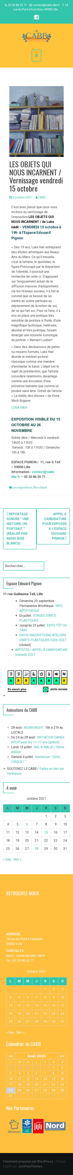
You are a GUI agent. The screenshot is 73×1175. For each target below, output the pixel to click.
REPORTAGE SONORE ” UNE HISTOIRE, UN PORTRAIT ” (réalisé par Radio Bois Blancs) (17, 528)
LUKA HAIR (19, 408)
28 (36, 849)
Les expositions (22, 487)
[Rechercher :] (23, 566)
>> (62, 1056)
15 (46, 832)
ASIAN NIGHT (33, 727)
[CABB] (36, 36)
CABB (42, 197)
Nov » (18, 859)
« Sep (7, 859)
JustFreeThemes (30, 1166)
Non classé (40, 487)
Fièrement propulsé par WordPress (28, 1161)
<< (11, 1056)
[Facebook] (36, 18)
